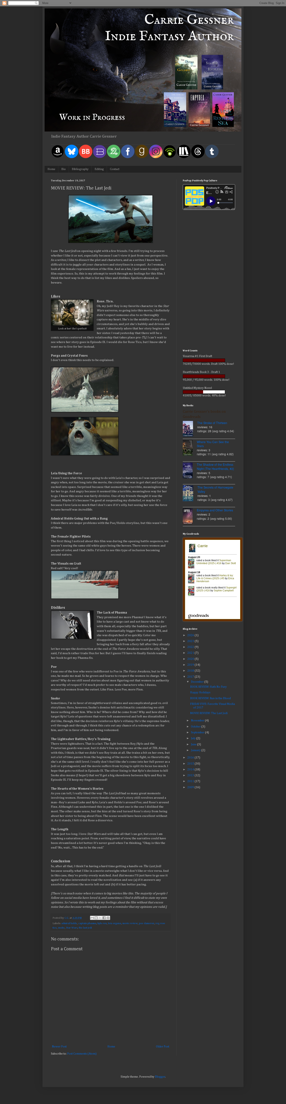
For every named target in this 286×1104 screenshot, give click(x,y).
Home (51, 169)
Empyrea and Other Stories (215, 510)
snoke (61, 927)
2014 (191, 769)
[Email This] (92, 918)
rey (157, 923)
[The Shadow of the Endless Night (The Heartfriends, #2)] (190, 471)
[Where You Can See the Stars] (190, 448)
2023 (191, 641)
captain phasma (87, 923)
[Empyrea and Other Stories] (190, 516)
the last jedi (85, 927)
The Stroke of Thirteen (212, 423)
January (196, 750)
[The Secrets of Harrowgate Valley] (190, 493)
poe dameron (146, 923)
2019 (191, 664)
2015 (191, 763)
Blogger (160, 1076)
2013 (191, 775)
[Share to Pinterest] (108, 918)
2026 (191, 635)
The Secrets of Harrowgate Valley (215, 489)
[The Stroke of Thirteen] (190, 429)
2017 (191, 676)
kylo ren (102, 923)
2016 (191, 757)
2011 (191, 781)
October (196, 726)
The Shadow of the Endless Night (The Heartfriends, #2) (215, 466)
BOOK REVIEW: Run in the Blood (210, 698)
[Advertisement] (209, 280)
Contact (114, 169)
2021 (191, 652)
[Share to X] (100, 918)
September (198, 732)
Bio (63, 169)
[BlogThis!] (96, 918)
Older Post (162, 1046)
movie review (130, 923)
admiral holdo (69, 923)
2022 (191, 647)
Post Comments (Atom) (82, 1053)
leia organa (114, 923)
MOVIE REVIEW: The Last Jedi (209, 713)
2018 (191, 670)
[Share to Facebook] (104, 918)
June (194, 744)
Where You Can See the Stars (213, 444)
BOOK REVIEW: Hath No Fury (208, 686)
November (198, 720)
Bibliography (80, 169)
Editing (99, 169)
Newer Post (59, 1046)
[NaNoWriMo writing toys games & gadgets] (209, 360)
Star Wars (71, 927)
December (197, 681)
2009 (191, 787)
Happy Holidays (200, 692)
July (193, 738)
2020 (191, 659)
